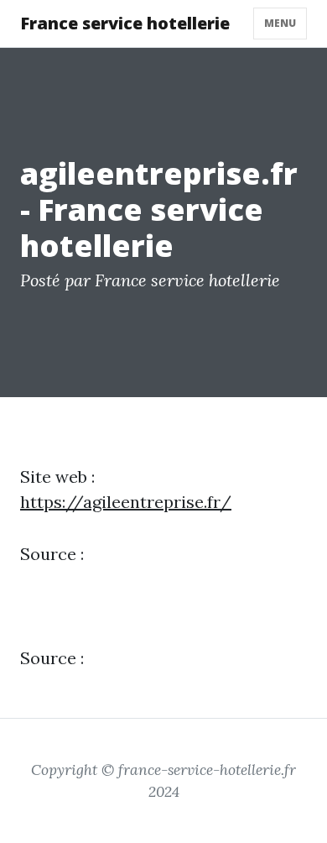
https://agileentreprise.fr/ (125, 501)
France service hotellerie (125, 23)
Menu (280, 23)
